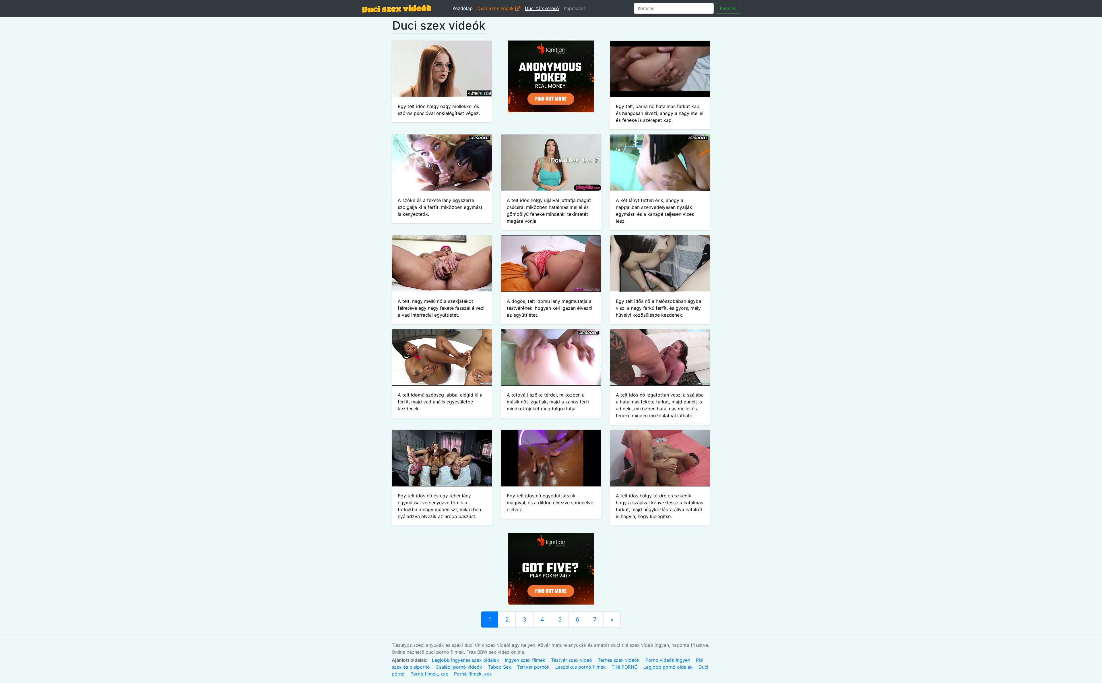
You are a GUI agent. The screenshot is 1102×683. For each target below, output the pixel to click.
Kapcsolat (574, 8)
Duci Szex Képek (496, 8)
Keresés (728, 8)
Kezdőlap (463, 8)
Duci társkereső (542, 8)
